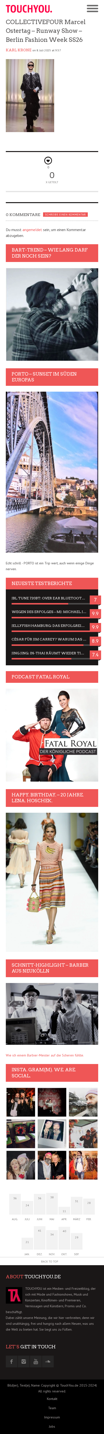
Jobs (52, 1426)
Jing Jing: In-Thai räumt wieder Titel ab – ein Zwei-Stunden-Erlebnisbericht (52, 653)
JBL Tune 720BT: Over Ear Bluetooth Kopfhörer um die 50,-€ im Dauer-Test (52, 598)
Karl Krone (18, 50)
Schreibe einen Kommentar (65, 214)
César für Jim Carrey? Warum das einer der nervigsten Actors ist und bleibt (52, 639)
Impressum (52, 1417)
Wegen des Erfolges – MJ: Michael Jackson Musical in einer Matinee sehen (52, 612)
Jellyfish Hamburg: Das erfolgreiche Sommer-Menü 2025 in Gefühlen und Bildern (52, 626)
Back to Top (49, 1261)
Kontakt (52, 1399)
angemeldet (32, 229)
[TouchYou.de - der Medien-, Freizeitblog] (29, 9)
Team (52, 1408)
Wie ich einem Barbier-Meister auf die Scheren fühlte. (45, 1055)
